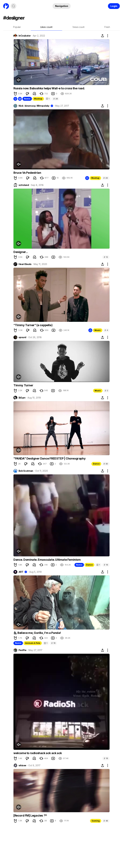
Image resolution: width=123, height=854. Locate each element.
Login (114, 6)
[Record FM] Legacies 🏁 (30, 815)
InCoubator (25, 36)
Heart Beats (25, 264)
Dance (96, 464)
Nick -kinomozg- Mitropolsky (34, 106)
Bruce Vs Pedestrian (27, 172)
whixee (22, 765)
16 (106, 564)
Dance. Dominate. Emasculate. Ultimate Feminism (47, 559)
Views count (78, 27)
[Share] (102, 36)
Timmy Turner (23, 385)
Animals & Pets (32, 643)
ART (21, 572)
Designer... (20, 252)
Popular (17, 27)
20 (105, 178)
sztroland (24, 185)
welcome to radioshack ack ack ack (37, 753)
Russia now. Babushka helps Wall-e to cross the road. (49, 88)
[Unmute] (18, 79)
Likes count (46, 27)
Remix (27, 99)
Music (97, 330)
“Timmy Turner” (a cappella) (32, 325)
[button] (15, 94)
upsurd (22, 337)
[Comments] (34, 94)
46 (105, 820)
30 (105, 463)
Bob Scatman (26, 471)
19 (53, 643)
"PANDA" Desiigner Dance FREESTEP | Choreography (49, 458)
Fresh (107, 27)
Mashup (38, 99)
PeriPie (22, 650)
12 (106, 257)
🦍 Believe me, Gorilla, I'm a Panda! (37, 632)
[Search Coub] (13, 6)
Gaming (96, 821)
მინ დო (22, 398)
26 (55, 98)
